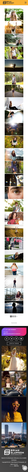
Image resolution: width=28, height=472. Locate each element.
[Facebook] (7, 339)
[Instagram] (16, 339)
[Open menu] (25, 2)
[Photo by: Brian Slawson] (14, 154)
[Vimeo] (11, 339)
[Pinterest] (21, 339)
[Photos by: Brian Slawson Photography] (14, 27)
